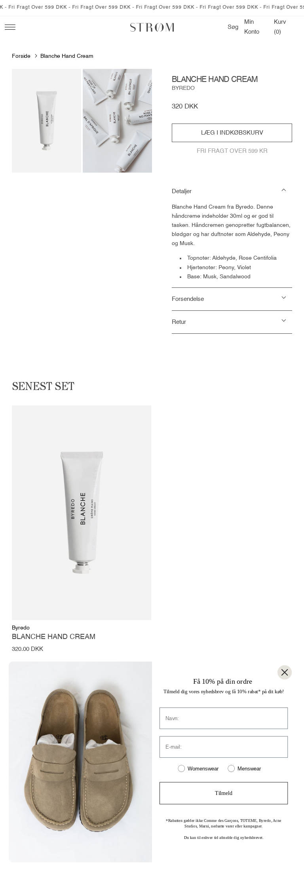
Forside (21, 56)
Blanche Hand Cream (66, 56)
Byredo (183, 88)
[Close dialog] (284, 672)
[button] (233, 27)
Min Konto (254, 27)
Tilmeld (223, 793)
